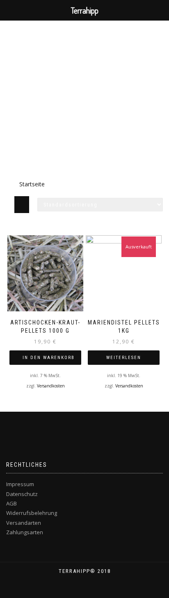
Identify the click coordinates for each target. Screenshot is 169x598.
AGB (11, 503)
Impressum (20, 484)
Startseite (32, 184)
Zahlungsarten (24, 532)
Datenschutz (22, 494)
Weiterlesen (123, 357)
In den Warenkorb (49, 357)
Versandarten (23, 522)
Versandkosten (51, 386)
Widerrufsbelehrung (31, 513)
